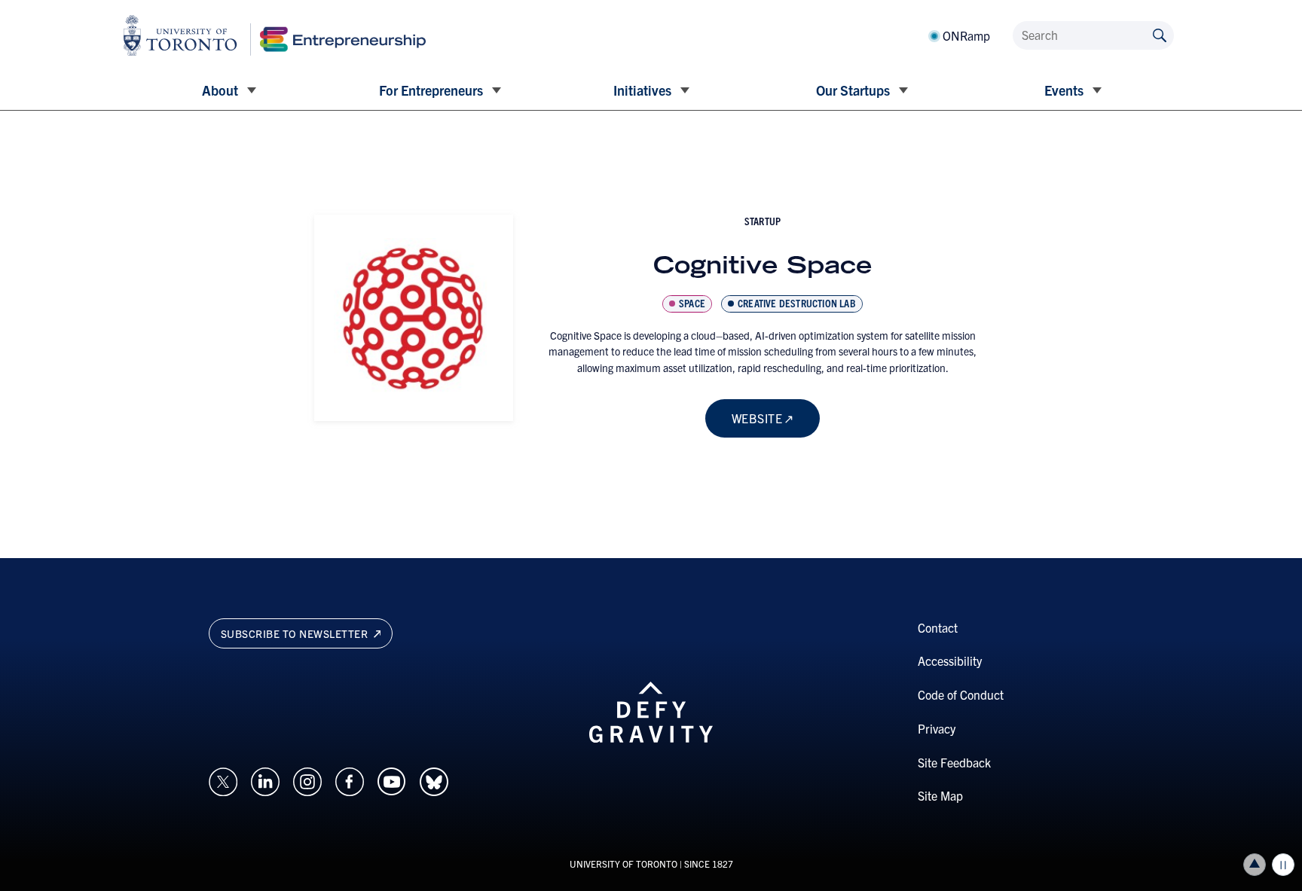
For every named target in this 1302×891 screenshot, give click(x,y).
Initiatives (642, 90)
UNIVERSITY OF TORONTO (623, 863)
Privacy (936, 728)
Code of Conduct (961, 694)
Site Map (940, 795)
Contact (938, 627)
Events (1063, 90)
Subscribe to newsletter (296, 633)
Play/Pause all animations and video (1283, 864)
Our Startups (853, 90)
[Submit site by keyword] (1159, 34)
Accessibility (950, 660)
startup (762, 220)
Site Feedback (954, 762)
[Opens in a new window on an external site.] (223, 779)
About (220, 90)
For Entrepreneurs (431, 90)
